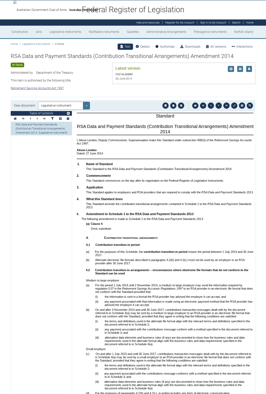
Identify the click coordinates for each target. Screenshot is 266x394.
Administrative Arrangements (166, 32)
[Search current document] (250, 105)
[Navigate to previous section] (211, 105)
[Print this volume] (242, 105)
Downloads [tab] (192, 46)
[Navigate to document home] (195, 105)
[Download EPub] (165, 105)
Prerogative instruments (210, 32)
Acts (39, 32)
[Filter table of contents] (52, 119)
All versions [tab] (218, 46)
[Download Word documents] (181, 105)
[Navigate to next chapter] (226, 105)
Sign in (213, 22)
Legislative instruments (65, 32)
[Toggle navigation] (68, 113)
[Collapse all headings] (68, 119)
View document (24, 105)
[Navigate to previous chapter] (203, 105)
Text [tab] (127, 46)
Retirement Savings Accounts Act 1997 (37, 88)
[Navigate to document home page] (15, 119)
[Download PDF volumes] (173, 105)
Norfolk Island (243, 32)
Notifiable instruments (104, 32)
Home (14, 44)
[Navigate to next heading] (37, 119)
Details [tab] (145, 46)
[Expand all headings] (60, 119)
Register (179, 22)
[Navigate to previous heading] (30, 119)
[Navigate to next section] (219, 105)
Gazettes (133, 32)
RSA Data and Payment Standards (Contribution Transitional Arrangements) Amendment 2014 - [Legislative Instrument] (41, 128)
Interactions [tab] (244, 46)
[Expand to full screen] (234, 105)
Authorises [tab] (167, 46)
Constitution (19, 32)
